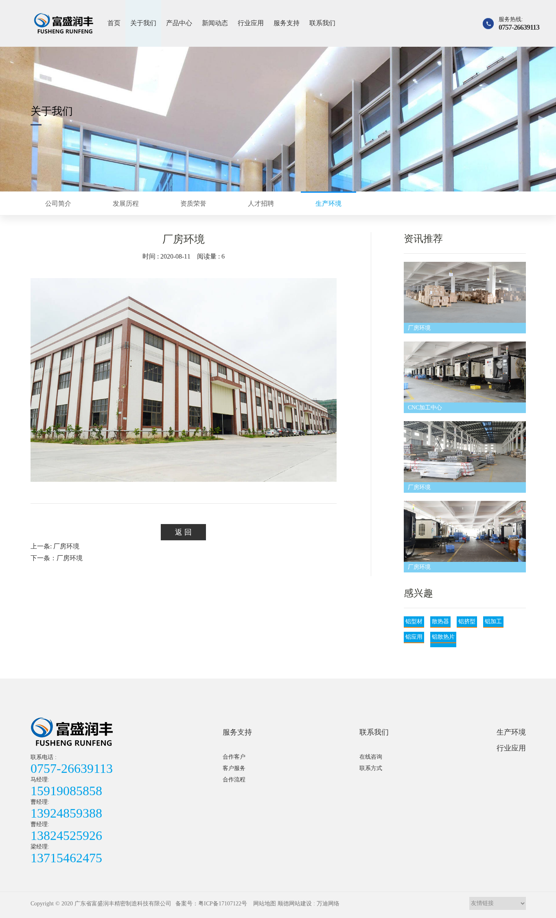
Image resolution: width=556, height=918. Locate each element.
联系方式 (370, 768)
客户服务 (234, 768)
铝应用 (413, 637)
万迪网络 (328, 904)
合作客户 (234, 757)
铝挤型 (466, 621)
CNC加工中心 (425, 408)
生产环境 (511, 732)
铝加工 (493, 621)
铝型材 (413, 621)
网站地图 (264, 904)
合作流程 (234, 780)
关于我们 (143, 23)
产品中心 (179, 23)
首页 (113, 23)
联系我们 (322, 23)
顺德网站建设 (295, 904)
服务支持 (287, 23)
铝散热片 (443, 637)
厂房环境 (419, 328)
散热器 (440, 621)
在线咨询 (370, 757)
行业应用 (251, 23)
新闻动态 (215, 23)
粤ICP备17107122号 (222, 904)
